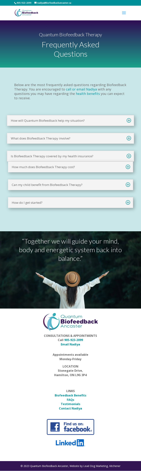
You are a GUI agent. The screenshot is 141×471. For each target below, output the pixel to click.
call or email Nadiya (81, 89)
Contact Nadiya (70, 408)
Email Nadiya (70, 344)
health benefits (88, 93)
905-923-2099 (73, 340)
